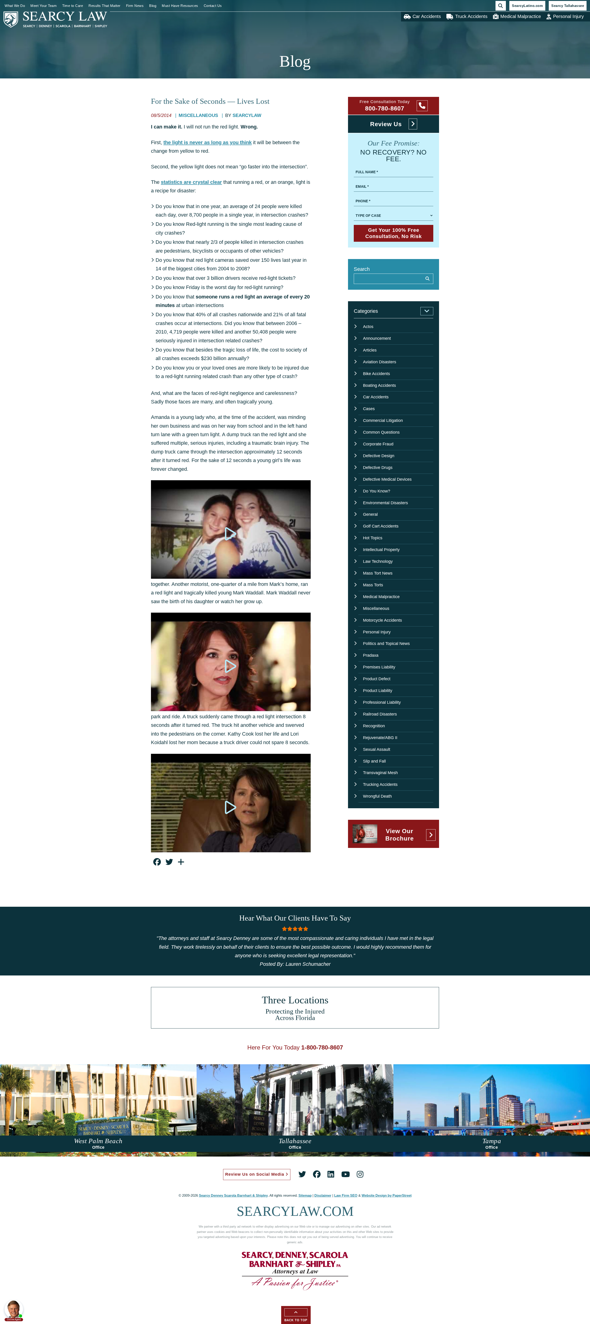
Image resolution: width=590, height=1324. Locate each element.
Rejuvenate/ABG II (380, 737)
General (370, 514)
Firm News (135, 6)
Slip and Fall (374, 761)
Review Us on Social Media (255, 1174)
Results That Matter (104, 6)
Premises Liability (379, 667)
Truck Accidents (471, 16)
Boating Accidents (379, 385)
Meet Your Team (43, 6)
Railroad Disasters (380, 714)
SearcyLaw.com (295, 1211)
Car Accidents (427, 16)
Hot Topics (372, 538)
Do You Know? (376, 491)
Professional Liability (382, 702)
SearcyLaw (247, 115)
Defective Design (378, 455)
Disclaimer (322, 1195)
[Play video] (231, 534)
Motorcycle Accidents (382, 620)
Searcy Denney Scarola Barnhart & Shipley (233, 1195)
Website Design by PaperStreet (387, 1195)
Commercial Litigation (383, 420)
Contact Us (213, 6)
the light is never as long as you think (207, 142)
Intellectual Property (381, 549)
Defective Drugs (377, 467)
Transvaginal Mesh (380, 772)
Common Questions (381, 432)
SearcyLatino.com (527, 6)
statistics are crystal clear (191, 182)
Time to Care (72, 6)
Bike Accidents (376, 373)
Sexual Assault (376, 749)
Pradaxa (370, 655)
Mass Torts (373, 585)
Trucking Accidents (380, 784)
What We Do (15, 6)
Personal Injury (568, 16)
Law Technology (378, 561)
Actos (368, 326)
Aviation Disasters (379, 362)
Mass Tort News (377, 573)
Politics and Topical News (386, 643)
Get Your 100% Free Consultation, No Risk (393, 233)
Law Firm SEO (345, 1195)
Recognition (374, 726)
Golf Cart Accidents (380, 526)
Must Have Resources (180, 6)
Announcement (377, 338)
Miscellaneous (199, 115)
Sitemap (305, 1195)
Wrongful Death (377, 796)
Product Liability (377, 690)
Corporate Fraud (378, 444)
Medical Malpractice (520, 16)
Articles (370, 350)
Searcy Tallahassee (567, 6)
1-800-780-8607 (322, 1047)
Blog (152, 6)
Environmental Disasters (385, 503)
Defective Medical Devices (387, 479)
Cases (369, 408)
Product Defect (376, 679)
